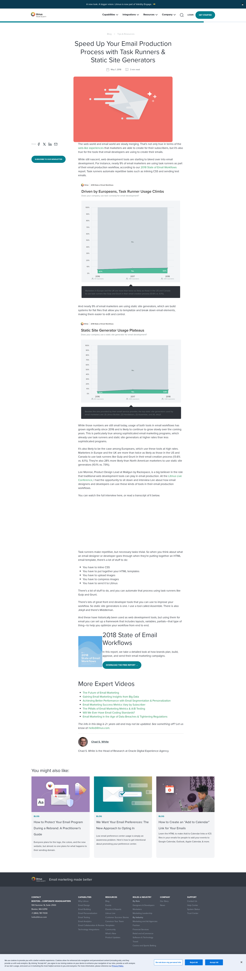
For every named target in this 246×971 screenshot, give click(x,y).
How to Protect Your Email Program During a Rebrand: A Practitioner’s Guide (58, 828)
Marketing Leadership (142, 913)
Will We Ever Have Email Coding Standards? (109, 713)
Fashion (136, 925)
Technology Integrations (88, 929)
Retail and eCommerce (143, 933)
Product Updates (112, 937)
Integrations (129, 14)
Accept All (214, 962)
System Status (193, 909)
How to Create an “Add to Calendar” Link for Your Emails (184, 825)
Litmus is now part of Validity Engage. (133, 4)
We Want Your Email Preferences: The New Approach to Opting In (122, 825)
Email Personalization (87, 913)
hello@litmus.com (99, 728)
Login (190, 14)
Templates (109, 925)
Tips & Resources (125, 34)
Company (167, 14)
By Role (136, 901)
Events (108, 905)
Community (110, 929)
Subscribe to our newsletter (48, 159)
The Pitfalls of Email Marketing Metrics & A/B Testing (114, 709)
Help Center (192, 905)
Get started (205, 15)
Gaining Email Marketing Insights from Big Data (111, 697)
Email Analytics (85, 921)
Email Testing (84, 917)
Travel (135, 941)
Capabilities (108, 14)
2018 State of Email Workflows (159, 167)
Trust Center (192, 913)
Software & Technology (143, 937)
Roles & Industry (142, 897)
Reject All (194, 962)
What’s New (110, 933)
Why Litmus (83, 901)
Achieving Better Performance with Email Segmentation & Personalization (127, 701)
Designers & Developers (143, 905)
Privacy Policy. (118, 966)
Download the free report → (122, 665)
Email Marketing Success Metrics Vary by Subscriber (114, 705)
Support (191, 897)
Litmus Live (110, 913)
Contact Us (192, 901)
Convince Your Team (114, 921)
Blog (109, 34)
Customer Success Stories (117, 917)
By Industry (138, 917)
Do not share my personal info (168, 962)
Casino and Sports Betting (144, 945)
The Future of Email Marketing (101, 693)
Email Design (84, 905)
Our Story (164, 901)
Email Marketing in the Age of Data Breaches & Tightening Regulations (125, 717)
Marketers (137, 909)
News (162, 905)
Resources (148, 14)
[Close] (242, 4)
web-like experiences (91, 148)
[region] (123, 962)
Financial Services (141, 929)
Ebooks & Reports (113, 909)
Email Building (84, 909)
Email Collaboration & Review (91, 925)
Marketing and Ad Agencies (145, 921)
